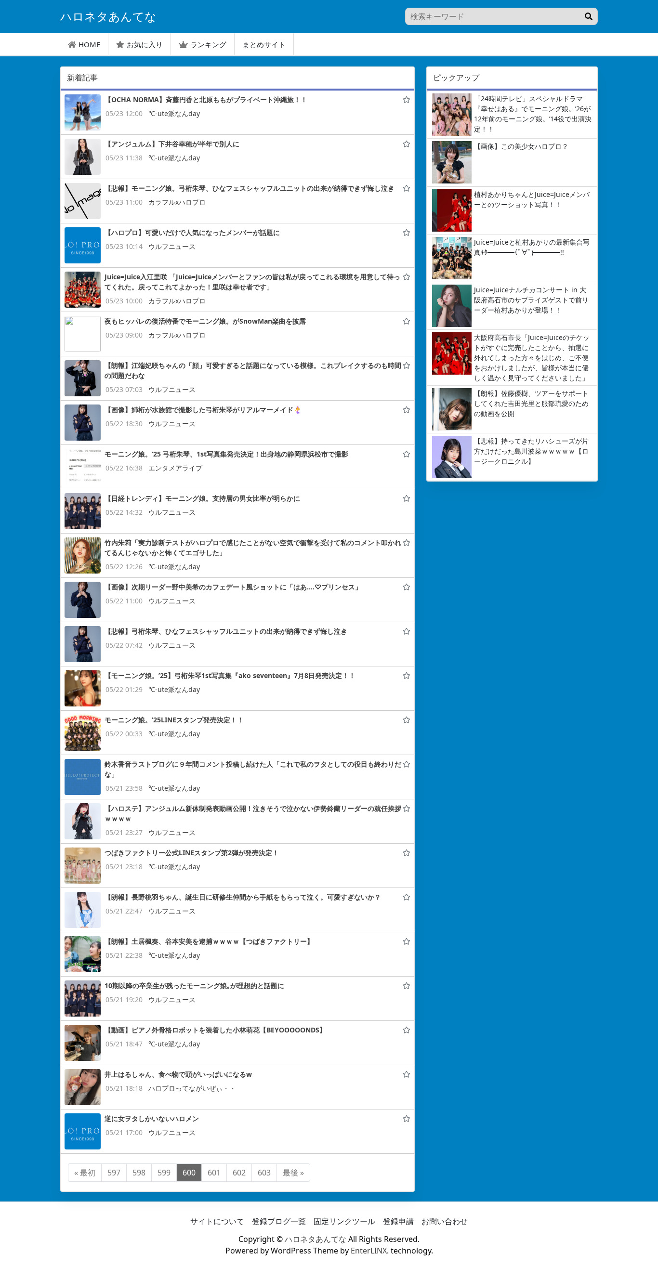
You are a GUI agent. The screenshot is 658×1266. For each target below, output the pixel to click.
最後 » (293, 1172)
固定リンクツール (344, 1221)
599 (164, 1172)
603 (264, 1172)
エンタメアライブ (175, 467)
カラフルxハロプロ (177, 202)
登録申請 (398, 1221)
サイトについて (217, 1221)
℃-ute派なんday (174, 113)
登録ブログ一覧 (279, 1221)
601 (214, 1172)
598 (138, 1172)
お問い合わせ (444, 1221)
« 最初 (84, 1172)
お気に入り (145, 44)
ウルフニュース (172, 246)
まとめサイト (264, 44)
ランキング (208, 44)
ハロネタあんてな (315, 1239)
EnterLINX (369, 1250)
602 (239, 1172)
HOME (89, 44)
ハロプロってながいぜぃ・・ (192, 1088)
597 (113, 1172)
